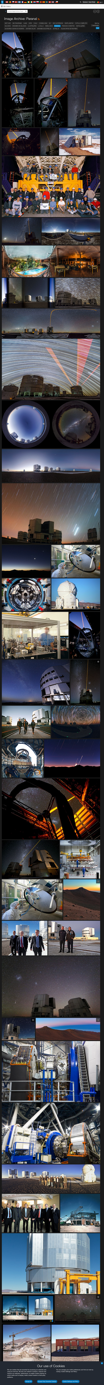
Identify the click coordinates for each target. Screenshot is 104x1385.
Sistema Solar (30, 28)
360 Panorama (17, 23)
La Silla (40, 26)
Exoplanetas (69, 23)
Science (85, 2)
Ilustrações (32, 26)
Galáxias (8, 26)
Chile (35, 23)
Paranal (57, 26)
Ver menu (7, 6)
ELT (50, 23)
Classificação (95, 25)
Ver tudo (8, 23)
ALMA (25, 23)
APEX (30, 23)
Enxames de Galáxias (19, 26)
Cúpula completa (81, 23)
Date (97, 28)
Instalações (80, 26)
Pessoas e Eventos (68, 26)
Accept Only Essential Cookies (47, 1381)
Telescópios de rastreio (69, 28)
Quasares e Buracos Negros (14, 28)
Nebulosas (49, 26)
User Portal (92, 2)
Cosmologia (43, 23)
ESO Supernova (58, 23)
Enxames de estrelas (44, 28)
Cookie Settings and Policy (71, 1381)
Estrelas (56, 28)
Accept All (28, 1381)
